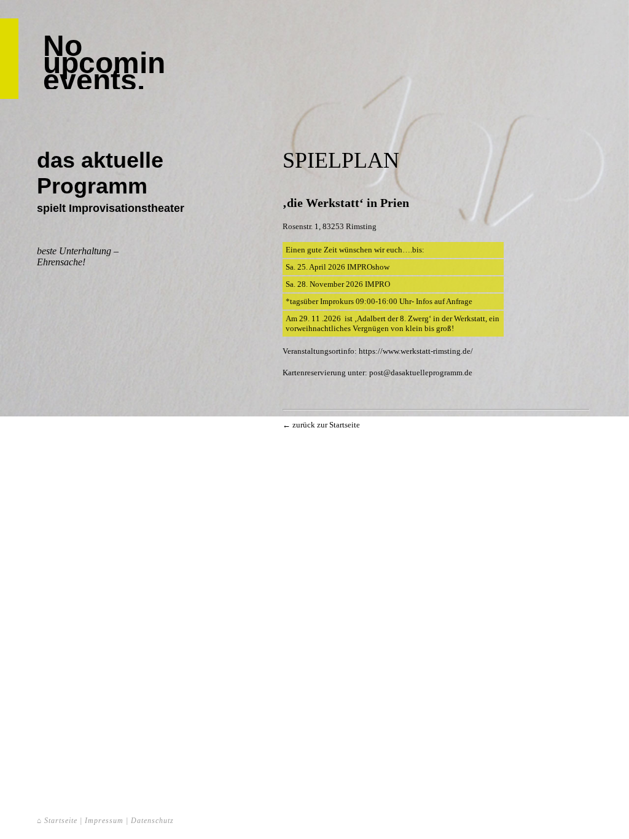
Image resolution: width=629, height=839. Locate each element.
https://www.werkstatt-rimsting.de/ (416, 351)
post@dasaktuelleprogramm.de (420, 372)
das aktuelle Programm (100, 172)
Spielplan (341, 160)
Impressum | (106, 820)
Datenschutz (152, 820)
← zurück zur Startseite (321, 424)
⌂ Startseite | (61, 820)
